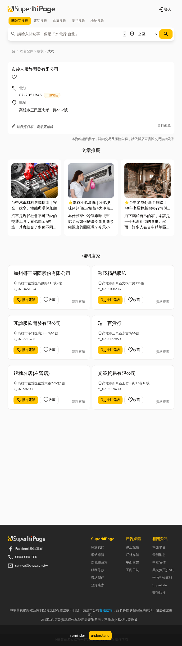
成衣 (40, 51)
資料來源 (164, 125)
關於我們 (97, 547)
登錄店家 (97, 585)
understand (100, 635)
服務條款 (97, 570)
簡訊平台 (159, 547)
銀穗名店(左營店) (32, 373)
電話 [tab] (40, 20)
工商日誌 (132, 570)
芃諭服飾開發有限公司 (37, 323)
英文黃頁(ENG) (163, 570)
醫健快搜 (159, 593)
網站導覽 (97, 555)
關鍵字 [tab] (19, 20)
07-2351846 (38, 95)
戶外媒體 (132, 555)
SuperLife (159, 585)
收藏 (49, 300)
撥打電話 (25, 300)
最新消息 (159, 555)
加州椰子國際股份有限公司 (42, 273)
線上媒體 (132, 547)
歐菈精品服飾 (112, 273)
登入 (165, 9)
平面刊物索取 (162, 577)
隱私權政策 (99, 562)
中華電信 (159, 562)
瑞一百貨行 (110, 323)
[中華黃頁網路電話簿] (31, 9)
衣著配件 (26, 51)
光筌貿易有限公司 (117, 373)
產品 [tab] (78, 20)
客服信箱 (106, 610)
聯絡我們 (97, 577)
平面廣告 (132, 562)
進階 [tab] (59, 20)
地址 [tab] (97, 20)
